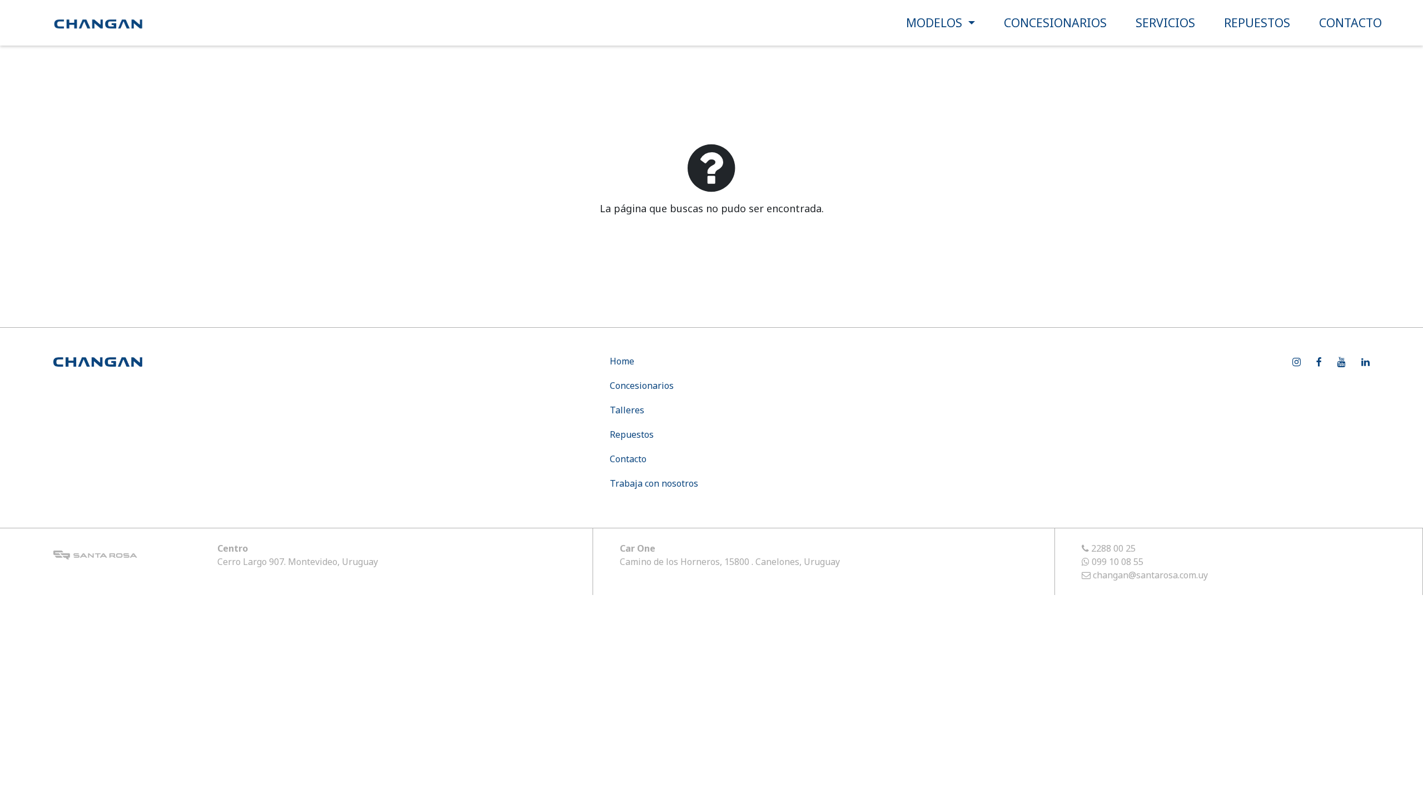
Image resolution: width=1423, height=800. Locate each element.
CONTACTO (1350, 22)
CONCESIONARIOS (1055, 22)
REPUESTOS (1257, 22)
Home (622, 361)
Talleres (627, 410)
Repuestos (632, 434)
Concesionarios (642, 385)
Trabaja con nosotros (654, 483)
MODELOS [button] (936, 22)
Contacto (628, 459)
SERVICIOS (1165, 22)
